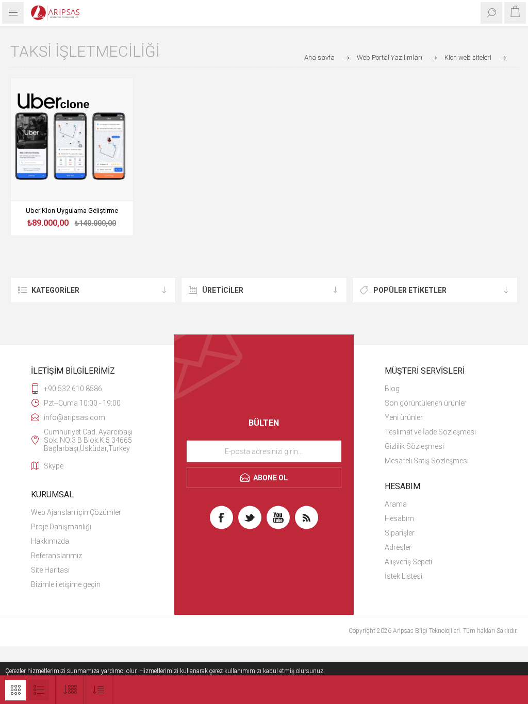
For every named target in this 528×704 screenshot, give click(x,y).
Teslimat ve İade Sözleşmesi (430, 432)
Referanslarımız (56, 555)
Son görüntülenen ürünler (426, 403)
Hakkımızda (50, 541)
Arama (396, 504)
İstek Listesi (403, 576)
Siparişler (400, 533)
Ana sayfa (319, 57)
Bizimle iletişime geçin (66, 584)
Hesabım (399, 518)
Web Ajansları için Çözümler (76, 512)
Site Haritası (50, 570)
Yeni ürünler (404, 417)
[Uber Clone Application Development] (72, 139)
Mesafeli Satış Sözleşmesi (427, 461)
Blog (392, 388)
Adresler (398, 547)
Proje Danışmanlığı (61, 527)
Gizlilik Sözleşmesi (414, 446)
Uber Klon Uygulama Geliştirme (72, 210)
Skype (53, 466)
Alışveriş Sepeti (408, 562)
